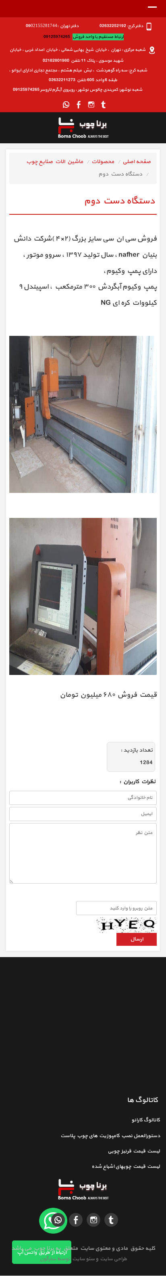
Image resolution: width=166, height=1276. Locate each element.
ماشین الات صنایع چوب (54, 161)
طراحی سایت (112, 1259)
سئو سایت (83, 1259)
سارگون (48, 1259)
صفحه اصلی (136, 161)
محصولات (102, 161)
